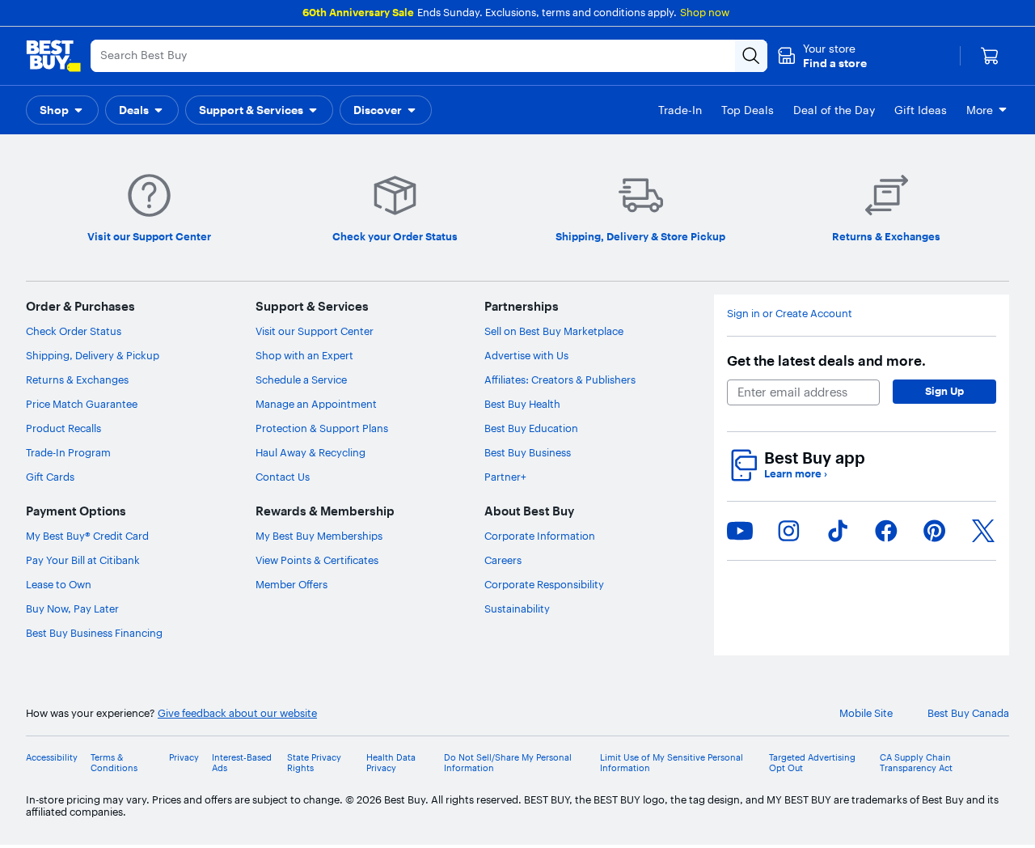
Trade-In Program (68, 452)
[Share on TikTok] (838, 531)
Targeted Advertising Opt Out (812, 763)
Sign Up (944, 390)
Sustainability (517, 608)
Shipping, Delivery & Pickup (92, 355)
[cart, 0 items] (989, 56)
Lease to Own (58, 584)
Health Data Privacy (391, 763)
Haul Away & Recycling (310, 452)
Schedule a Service (301, 379)
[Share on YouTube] (740, 531)
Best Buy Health (522, 403)
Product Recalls (63, 428)
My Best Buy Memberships (319, 535)
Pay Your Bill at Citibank (83, 559)
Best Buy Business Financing (94, 632)
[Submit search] (751, 56)
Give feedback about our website (237, 713)
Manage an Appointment (316, 403)
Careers (503, 559)
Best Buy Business (527, 452)
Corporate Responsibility (544, 584)
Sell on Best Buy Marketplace (553, 330)
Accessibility (52, 758)
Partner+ (505, 476)
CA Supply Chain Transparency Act (916, 763)
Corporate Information (539, 535)
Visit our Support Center (315, 330)
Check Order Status (73, 330)
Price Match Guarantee (81, 403)
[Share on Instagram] (788, 531)
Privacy (184, 758)
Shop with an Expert (304, 355)
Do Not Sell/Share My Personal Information (508, 763)
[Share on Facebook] (886, 531)
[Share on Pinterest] (935, 531)
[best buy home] (53, 56)
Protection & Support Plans (322, 428)
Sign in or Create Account (789, 313)
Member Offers (291, 584)
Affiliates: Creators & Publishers (560, 379)
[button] (822, 55)
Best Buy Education (531, 428)
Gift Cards (50, 476)
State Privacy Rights (314, 763)
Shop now (704, 12)
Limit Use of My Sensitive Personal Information (671, 763)
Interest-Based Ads (242, 763)
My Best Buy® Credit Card (87, 535)
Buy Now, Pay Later (72, 608)
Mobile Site (866, 713)
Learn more (795, 474)
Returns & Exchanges (77, 379)
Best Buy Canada (968, 713)
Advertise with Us (526, 355)
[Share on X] (983, 531)
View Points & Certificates (317, 559)
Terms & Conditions (114, 763)
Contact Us (283, 476)
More (979, 110)
